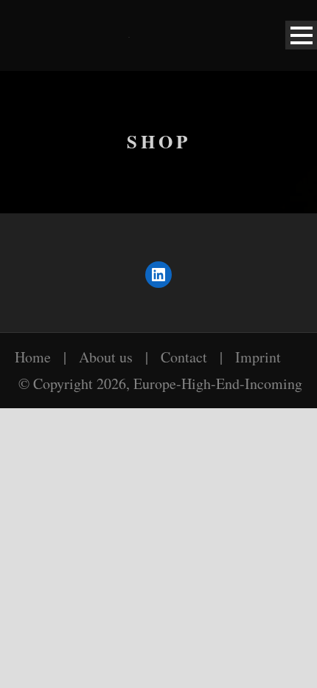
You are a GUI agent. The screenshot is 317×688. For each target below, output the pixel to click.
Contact (184, 357)
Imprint (258, 357)
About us (106, 357)
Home (33, 357)
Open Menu (301, 35)
